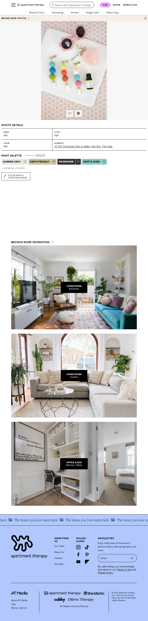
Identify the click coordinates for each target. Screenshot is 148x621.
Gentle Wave (91, 161)
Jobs (13, 604)
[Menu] (13, 5)
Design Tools (92, 12)
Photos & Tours (36, 12)
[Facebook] (78, 554)
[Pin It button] (78, 113)
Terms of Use (124, 569)
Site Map (59, 564)
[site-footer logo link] (19, 593)
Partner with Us (19, 608)
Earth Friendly (40, 161)
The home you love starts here (29, 520)
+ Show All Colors (13, 168)
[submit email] (132, 558)
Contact (58, 558)
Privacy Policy (105, 572)
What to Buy (112, 12)
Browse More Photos (13, 18)
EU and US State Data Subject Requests (124, 599)
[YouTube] (78, 562)
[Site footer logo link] (30, 545)
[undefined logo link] (30, 5)
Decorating (57, 12)
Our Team (60, 546)
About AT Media (19, 600)
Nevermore (66, 161)
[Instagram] (78, 547)
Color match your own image (17, 176)
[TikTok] (87, 547)
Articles (74, 12)
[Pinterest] (87, 554)
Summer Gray (12, 161)
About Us (59, 552)
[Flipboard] (87, 562)
